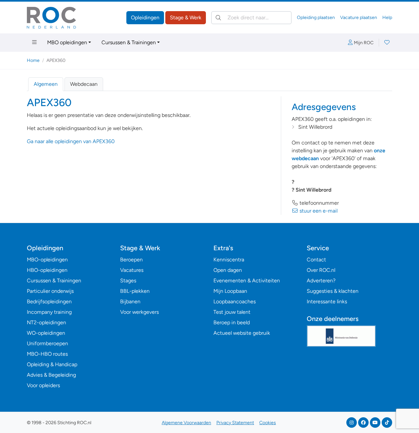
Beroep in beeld (231, 322)
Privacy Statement (235, 422)
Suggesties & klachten (332, 291)
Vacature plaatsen (358, 17)
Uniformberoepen (47, 343)
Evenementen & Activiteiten (246, 280)
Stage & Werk (185, 17)
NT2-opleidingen (46, 322)
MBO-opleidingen (47, 259)
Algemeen (46, 84)
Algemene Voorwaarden (186, 422)
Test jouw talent (231, 312)
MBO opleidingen (67, 42)
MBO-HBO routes (47, 354)
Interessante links (327, 301)
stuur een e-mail (317, 211)
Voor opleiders (43, 385)
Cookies (267, 422)
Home (33, 60)
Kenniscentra (228, 259)
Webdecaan (84, 84)
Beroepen (131, 259)
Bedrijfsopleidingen (49, 301)
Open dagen (227, 270)
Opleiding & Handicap (52, 364)
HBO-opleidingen (47, 270)
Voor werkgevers (139, 312)
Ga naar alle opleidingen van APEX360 (71, 141)
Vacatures (131, 270)
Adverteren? (321, 280)
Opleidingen (145, 17)
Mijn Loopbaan (230, 291)
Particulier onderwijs (50, 291)
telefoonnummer (318, 203)
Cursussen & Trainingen (128, 42)
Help (387, 17)
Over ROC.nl (321, 270)
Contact (316, 259)
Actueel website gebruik (241, 333)
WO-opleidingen (46, 333)
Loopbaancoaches (234, 301)
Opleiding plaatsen (316, 17)
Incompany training (49, 312)
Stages (128, 280)
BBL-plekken (135, 291)
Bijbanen (130, 301)
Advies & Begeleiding (51, 375)
